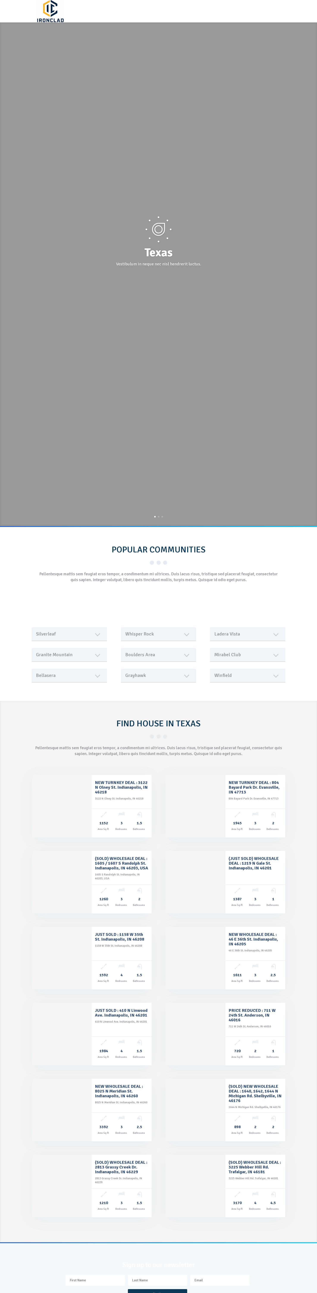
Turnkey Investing (100, 9)
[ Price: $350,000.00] (195, 1186)
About (69, 9)
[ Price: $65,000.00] (195, 882)
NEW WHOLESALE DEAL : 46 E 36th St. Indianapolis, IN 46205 (253, 939)
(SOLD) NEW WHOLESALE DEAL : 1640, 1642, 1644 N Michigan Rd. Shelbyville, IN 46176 (255, 1093)
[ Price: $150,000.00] (195, 958)
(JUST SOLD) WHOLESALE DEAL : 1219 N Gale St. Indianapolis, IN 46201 (254, 863)
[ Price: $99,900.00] (195, 1110)
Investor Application (81, 16)
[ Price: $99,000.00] (62, 882)
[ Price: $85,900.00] (62, 806)
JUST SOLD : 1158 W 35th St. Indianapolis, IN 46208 (119, 937)
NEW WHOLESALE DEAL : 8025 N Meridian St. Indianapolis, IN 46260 (119, 1091)
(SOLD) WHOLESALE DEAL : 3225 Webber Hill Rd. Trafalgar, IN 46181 (255, 1167)
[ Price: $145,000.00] (195, 806)
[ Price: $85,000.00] (62, 958)
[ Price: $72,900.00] (195, 1034)
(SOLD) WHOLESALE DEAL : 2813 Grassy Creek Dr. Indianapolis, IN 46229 (121, 1167)
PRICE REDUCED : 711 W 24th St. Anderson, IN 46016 (252, 1015)
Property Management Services (197, 9)
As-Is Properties (246, 9)
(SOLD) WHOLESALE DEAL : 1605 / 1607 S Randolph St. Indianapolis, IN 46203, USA (121, 863)
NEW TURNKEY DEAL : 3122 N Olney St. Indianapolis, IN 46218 (121, 787)
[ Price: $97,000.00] (62, 1186)
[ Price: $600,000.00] (62, 1110)
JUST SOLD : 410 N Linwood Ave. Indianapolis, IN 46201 (121, 1013)
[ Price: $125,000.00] (62, 1034)
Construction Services (143, 9)
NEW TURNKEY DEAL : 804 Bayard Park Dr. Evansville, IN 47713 (254, 787)
